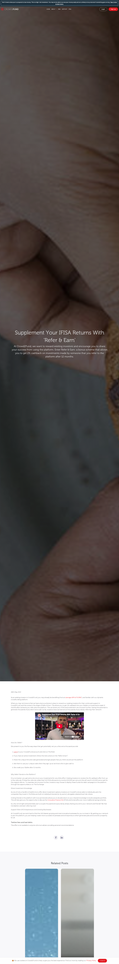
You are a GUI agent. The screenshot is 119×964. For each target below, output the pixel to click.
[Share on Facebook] (56, 837)
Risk (59, 9)
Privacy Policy (91, 960)
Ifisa (70, 9)
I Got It (102, 960)
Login (103, 9)
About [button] (53, 9)
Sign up (113, 9)
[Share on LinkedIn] (62, 837)
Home (48, 9)
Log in (16, 752)
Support (64, 9)
